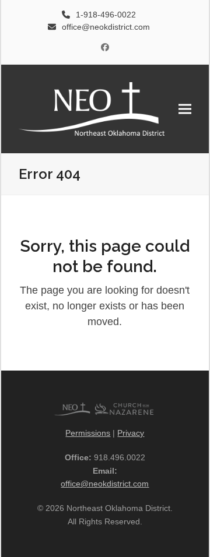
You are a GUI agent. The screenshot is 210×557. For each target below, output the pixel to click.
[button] (184, 109)
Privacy (130, 433)
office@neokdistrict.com (105, 483)
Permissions (87, 433)
